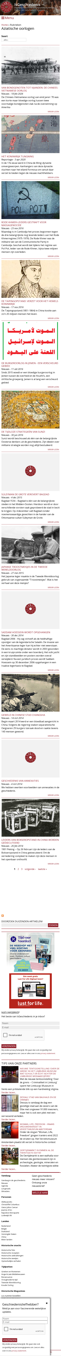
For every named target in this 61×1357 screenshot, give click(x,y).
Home (4, 24)
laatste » (42, 869)
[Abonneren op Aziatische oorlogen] (30, 916)
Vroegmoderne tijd (9, 1279)
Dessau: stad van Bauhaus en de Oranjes (38, 1098)
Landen (5, 1221)
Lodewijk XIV (6, 1215)
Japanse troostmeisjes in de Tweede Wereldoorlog (24, 568)
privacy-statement (48, 1053)
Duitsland (5, 1231)
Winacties (5, 1191)
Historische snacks (11, 1245)
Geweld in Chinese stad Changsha (23, 715)
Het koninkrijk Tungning (17, 156)
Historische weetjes (9, 1258)
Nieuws (4, 1183)
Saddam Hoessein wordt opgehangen (25, 632)
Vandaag (5, 1175)
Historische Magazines (13, 1291)
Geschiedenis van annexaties (20, 780)
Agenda (4, 1186)
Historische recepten (10, 1253)
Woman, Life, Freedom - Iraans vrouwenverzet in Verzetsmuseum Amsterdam (37, 1127)
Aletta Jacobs (6, 1202)
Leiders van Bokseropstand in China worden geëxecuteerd (30, 841)
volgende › (30, 869)
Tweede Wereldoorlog (11, 1282)
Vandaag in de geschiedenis (13, 1180)
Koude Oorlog (7, 1285)
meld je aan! (40, 1192)
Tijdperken (6, 1266)
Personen (6, 1197)
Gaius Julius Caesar (9, 1207)
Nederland (5, 1226)
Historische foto (8, 1250)
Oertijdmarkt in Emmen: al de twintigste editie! (37, 1151)
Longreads (5, 1188)
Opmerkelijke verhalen (11, 1261)
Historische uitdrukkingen (12, 1255)
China (3, 1237)
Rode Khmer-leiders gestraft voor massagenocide (23, 224)
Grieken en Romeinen (10, 1271)
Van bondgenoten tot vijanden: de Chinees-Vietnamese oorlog (29, 89)
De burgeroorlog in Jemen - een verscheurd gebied (29, 364)
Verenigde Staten (8, 1234)
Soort (4, 36)
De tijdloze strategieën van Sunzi (23, 431)
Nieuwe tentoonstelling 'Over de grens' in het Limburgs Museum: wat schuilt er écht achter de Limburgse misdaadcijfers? (39, 1072)
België (4, 1228)
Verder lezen (53, 111)
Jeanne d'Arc (6, 1210)
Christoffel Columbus (10, 1204)
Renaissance (6, 1277)
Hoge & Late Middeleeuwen (13, 1274)
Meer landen (6, 1239)
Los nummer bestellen (11, 1295)
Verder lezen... (8, 1092)
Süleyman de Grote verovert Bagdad (25, 494)
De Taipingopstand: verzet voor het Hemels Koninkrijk (29, 302)
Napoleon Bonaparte (10, 1212)
